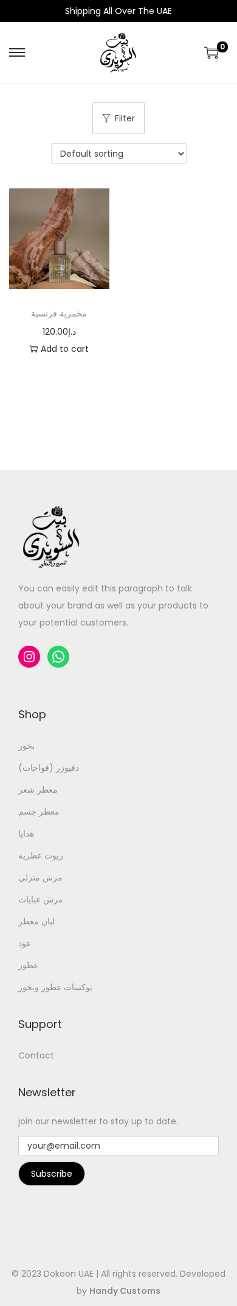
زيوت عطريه (40, 855)
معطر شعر (38, 789)
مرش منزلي (40, 877)
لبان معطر (36, 921)
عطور (28, 965)
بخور (26, 746)
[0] (211, 52)
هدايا (26, 833)
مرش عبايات (40, 899)
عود (24, 943)
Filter (125, 118)
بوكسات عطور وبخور (55, 987)
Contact (36, 1055)
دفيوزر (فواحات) (48, 768)
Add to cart (65, 349)
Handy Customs (124, 1291)
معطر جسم (39, 811)
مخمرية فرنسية (59, 313)
